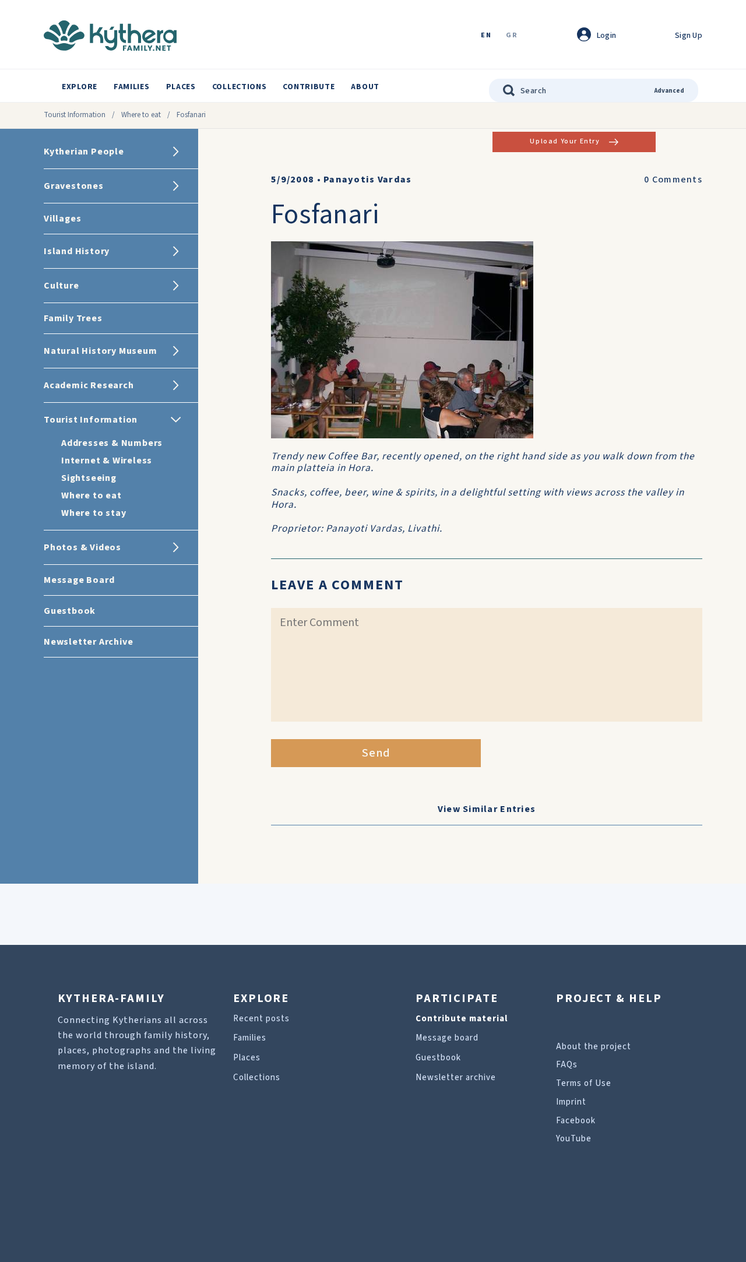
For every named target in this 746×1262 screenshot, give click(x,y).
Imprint (571, 1102)
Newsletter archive (456, 1077)
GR (512, 36)
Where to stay (93, 513)
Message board (447, 1038)
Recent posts (261, 1019)
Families (132, 87)
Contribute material (462, 1019)
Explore (79, 87)
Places (181, 87)
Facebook (576, 1121)
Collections (239, 87)
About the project (593, 1046)
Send (376, 753)
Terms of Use (583, 1083)
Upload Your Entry (565, 141)
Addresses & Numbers (112, 443)
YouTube (574, 1139)
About (365, 87)
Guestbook (438, 1058)
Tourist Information (74, 115)
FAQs (567, 1065)
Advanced (669, 90)
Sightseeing (89, 478)
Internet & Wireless (106, 460)
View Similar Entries (487, 809)
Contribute (309, 87)
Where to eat (141, 115)
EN (486, 36)
